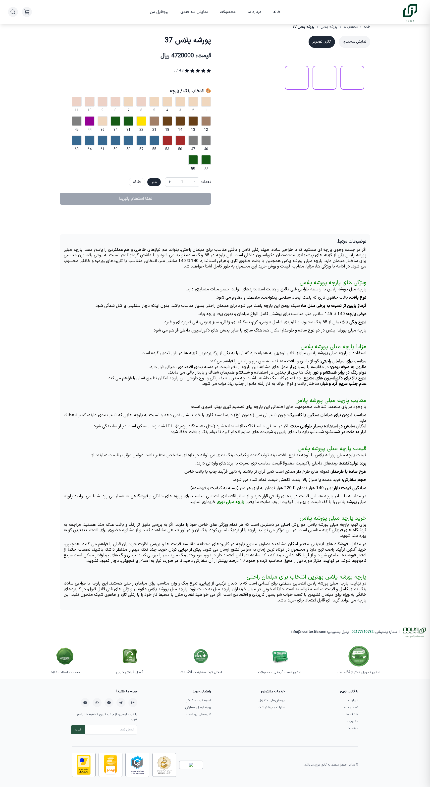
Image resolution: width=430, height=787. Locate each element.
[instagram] (132, 702)
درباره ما (254, 12)
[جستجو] (13, 12)
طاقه (137, 182)
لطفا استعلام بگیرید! (135, 199)
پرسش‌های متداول (272, 700)
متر (154, 182)
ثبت (78, 729)
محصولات (228, 12)
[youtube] (85, 702)
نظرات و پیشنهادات (271, 707)
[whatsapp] (97, 702)
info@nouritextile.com (308, 632)
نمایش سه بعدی (194, 12)
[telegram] (120, 702)
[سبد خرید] (27, 12)
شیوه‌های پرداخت (198, 714)
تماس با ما (350, 707)
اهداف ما (352, 714)
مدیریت (352, 721)
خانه (277, 12)
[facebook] (109, 702)
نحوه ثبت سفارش (198, 700)
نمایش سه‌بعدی (354, 41)
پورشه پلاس (329, 26)
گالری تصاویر (322, 41)
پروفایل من (159, 12)
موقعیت (352, 728)
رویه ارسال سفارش (198, 707)
